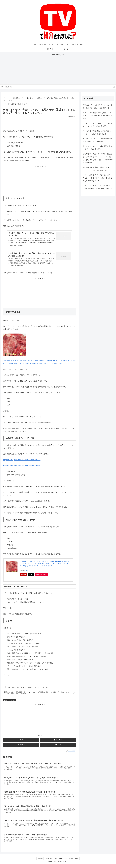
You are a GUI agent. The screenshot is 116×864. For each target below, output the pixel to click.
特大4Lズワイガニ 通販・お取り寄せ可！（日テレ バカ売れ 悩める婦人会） (98, 132)
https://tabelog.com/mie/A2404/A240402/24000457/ (21, 460)
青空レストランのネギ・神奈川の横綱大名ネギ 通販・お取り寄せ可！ (97, 140)
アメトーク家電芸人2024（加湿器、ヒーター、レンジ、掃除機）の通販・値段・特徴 (98, 116)
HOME (77, 858)
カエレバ (28, 570)
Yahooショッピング (41, 574)
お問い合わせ (69, 858)
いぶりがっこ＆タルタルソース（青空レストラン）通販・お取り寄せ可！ (97, 124)
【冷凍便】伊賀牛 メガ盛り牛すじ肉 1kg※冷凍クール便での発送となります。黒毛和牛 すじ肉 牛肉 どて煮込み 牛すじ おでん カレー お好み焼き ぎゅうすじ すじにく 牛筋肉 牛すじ (45, 564)
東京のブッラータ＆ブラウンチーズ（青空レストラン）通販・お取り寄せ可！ (97, 106)
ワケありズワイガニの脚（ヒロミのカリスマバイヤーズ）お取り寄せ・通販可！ (97, 187)
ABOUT (61, 858)
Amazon (31, 574)
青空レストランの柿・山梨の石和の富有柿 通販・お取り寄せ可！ (97, 147)
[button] (114, 87)
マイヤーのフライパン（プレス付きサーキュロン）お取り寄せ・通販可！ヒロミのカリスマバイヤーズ (97, 178)
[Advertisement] (58, 68)
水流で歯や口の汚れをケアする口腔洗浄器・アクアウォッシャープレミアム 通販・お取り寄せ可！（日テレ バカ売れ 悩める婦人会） (98, 158)
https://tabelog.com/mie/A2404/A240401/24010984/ (21, 466)
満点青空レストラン (10, 700)
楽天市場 (23, 574)
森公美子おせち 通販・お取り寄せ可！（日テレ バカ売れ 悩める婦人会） (97, 168)
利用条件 (40, 858)
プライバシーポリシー (50, 858)
